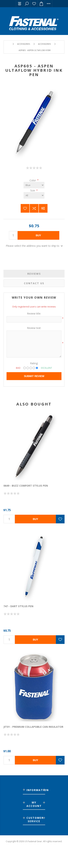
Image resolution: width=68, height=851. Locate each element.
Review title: (34, 313)
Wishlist (34, 3)
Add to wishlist (25, 208)
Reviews (34, 273)
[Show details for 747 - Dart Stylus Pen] (34, 566)
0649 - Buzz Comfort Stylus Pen (25, 485)
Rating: (34, 363)
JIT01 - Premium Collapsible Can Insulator (33, 726)
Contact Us (34, 283)
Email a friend (43, 208)
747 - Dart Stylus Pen (18, 606)
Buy (38, 235)
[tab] (34, 274)
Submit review (34, 376)
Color (33, 180)
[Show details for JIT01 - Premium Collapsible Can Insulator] (34, 687)
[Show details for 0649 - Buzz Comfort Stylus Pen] (34, 446)
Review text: (34, 328)
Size (33, 190)
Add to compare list (34, 208)
